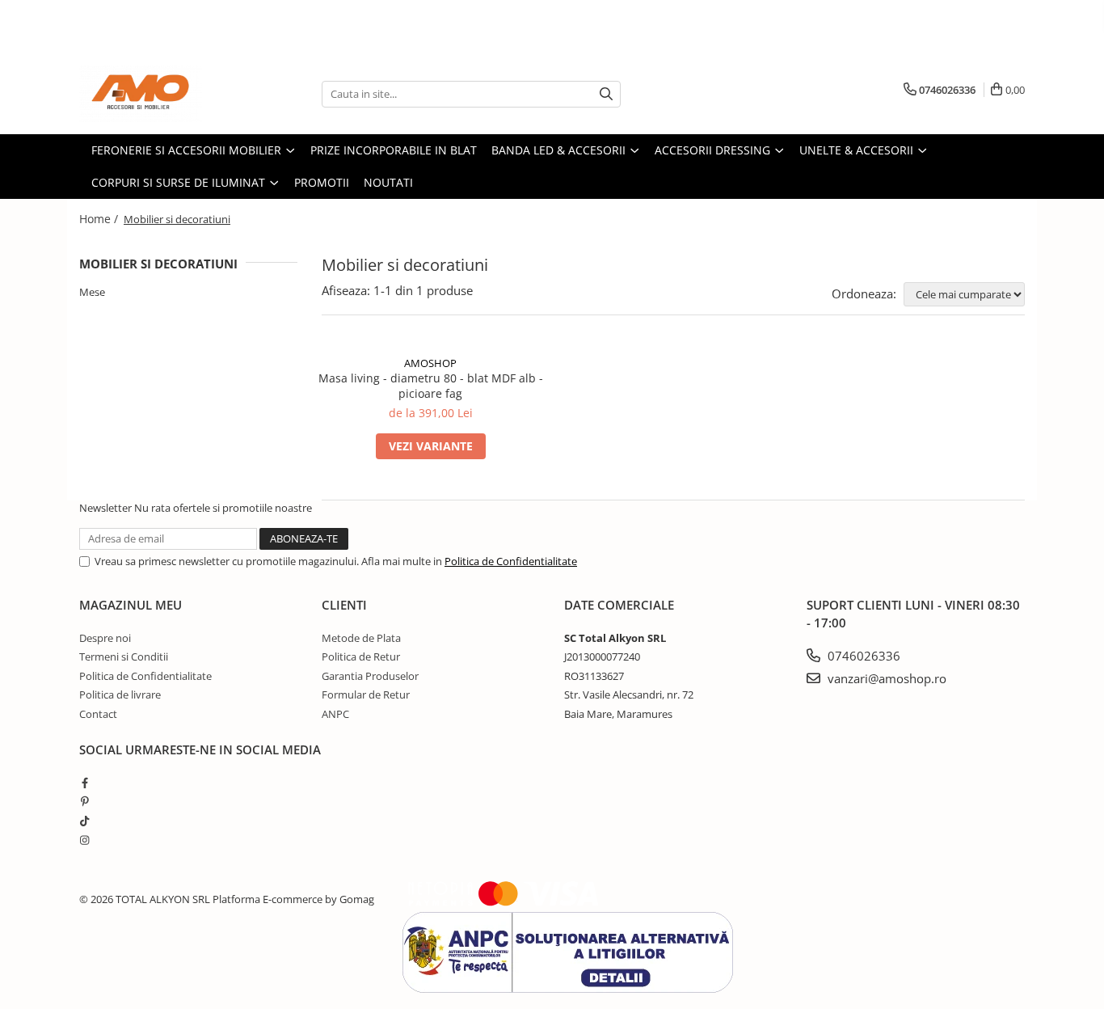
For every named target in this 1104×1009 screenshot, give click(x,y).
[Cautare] (606, 94)
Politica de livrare (120, 694)
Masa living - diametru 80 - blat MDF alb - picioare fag (430, 385)
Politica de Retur (361, 656)
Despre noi (105, 638)
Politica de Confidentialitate (511, 561)
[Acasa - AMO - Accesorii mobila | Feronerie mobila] (160, 93)
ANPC (335, 714)
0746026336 (862, 656)
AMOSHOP (430, 363)
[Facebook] (84, 782)
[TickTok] (84, 820)
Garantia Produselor (370, 676)
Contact (98, 714)
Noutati (388, 182)
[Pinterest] (84, 801)
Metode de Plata (361, 638)
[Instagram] (84, 840)
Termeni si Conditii (123, 656)
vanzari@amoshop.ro (885, 678)
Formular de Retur (366, 694)
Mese (92, 292)
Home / (100, 218)
